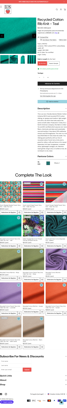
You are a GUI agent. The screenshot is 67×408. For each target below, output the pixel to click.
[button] (65, 9)
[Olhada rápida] (19, 212)
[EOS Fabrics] (8, 9)
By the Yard (42, 63)
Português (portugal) (37, 394)
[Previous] (2, 36)
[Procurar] (57, 9)
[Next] (34, 36)
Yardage (40, 73)
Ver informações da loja (48, 96)
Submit (27, 370)
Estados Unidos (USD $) (57, 394)
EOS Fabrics (9, 399)
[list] (18, 36)
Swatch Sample (53, 63)
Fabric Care (62, 40)
